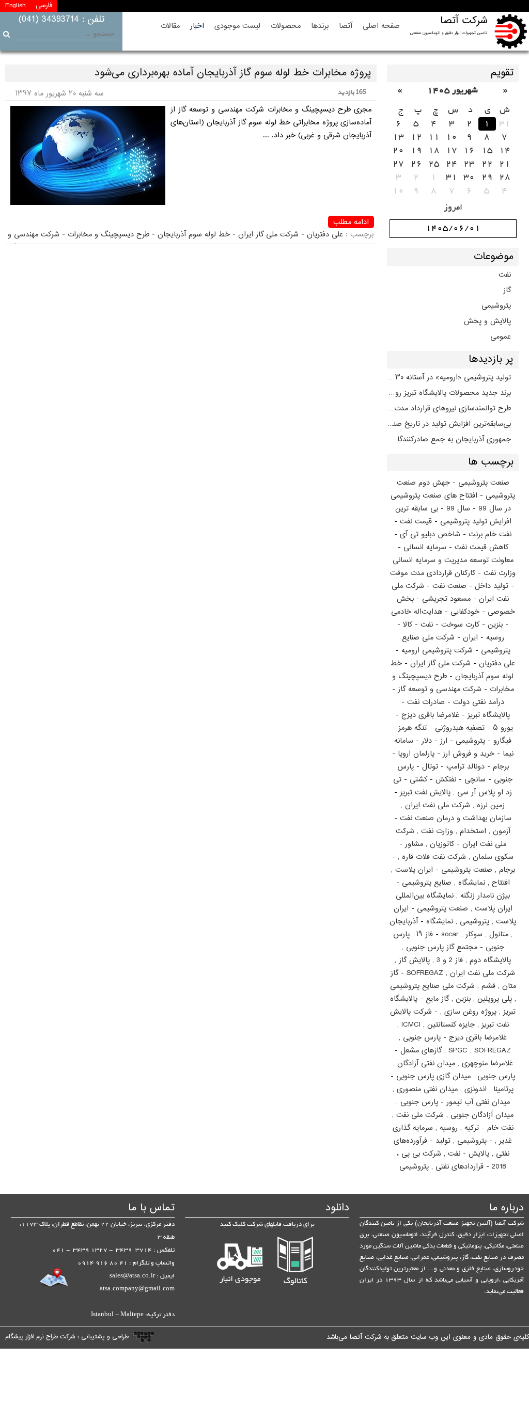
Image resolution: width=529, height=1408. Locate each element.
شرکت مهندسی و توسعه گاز (439, 689)
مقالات (170, 26)
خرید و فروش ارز (468, 753)
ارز (443, 740)
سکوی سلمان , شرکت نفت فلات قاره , (456, 857)
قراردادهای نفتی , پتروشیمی (441, 1166)
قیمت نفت (416, 521)
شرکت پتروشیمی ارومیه (437, 650)
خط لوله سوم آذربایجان (194, 234)
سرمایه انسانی (424, 547)
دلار (427, 740)
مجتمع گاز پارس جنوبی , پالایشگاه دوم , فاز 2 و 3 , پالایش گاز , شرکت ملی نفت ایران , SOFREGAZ (455, 960)
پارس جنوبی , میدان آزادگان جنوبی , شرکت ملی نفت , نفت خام (453, 1115)
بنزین (495, 624)
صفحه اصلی (381, 26)
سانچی (475, 779)
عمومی (500, 336)
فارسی (44, 5)
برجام (501, 766)
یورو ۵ (503, 728)
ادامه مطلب (351, 222)
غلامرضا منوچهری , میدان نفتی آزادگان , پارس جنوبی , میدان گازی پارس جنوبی (454, 1070)
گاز (507, 290)
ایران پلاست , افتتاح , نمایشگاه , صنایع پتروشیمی (450, 876)
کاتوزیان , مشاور (429, 844)
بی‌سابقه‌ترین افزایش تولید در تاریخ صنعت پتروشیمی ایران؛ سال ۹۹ (449, 424)
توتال (430, 766)
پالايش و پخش (487, 321)
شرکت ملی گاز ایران (440, 663)
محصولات (286, 26)
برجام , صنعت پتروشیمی (478, 869)
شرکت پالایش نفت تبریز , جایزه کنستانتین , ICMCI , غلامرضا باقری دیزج (449, 1024)
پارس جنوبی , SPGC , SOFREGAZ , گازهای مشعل (455, 1044)
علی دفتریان (497, 663)
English (15, 5)
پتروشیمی (496, 305)
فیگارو (502, 740)
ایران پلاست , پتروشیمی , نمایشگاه (455, 915)
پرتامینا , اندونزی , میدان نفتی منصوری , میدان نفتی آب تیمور (453, 1096)
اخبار (197, 26)
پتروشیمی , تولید (461, 1140)
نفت (505, 274)
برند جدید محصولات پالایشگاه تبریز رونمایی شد (449, 393)
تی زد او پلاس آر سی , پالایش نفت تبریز (452, 786)
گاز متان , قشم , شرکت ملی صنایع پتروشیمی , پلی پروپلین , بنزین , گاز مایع (453, 986)
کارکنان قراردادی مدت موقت (432, 573)
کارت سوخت (460, 624)
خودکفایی (464, 611)
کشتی (418, 779)
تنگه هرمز (412, 728)
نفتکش (445, 779)
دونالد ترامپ (465, 766)
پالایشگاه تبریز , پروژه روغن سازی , (453, 1005)
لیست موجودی (237, 26)
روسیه (495, 637)
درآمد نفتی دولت (478, 702)
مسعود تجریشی (446, 599)
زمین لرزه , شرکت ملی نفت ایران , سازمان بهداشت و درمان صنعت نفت (455, 812)
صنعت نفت (449, 586)
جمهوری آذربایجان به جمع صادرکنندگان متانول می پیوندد (449, 439)
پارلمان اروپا (416, 753)
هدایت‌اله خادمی (416, 611)
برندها (320, 26)
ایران (470, 637)
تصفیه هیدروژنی (460, 728)
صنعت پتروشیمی (483, 482)
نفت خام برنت (490, 534)
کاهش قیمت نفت (481, 547)
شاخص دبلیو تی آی (430, 534)
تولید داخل (491, 586)
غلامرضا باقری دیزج (430, 715)
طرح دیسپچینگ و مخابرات (108, 234)
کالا (407, 624)
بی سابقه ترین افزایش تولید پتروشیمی (453, 515)
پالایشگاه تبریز (489, 715)
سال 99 (458, 508)
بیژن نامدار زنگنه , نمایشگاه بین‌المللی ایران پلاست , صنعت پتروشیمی (454, 902)
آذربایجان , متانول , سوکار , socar (451, 928)
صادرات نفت (426, 702)
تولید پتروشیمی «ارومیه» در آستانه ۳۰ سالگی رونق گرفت (449, 377)
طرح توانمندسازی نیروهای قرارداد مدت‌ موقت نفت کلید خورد (449, 408)
